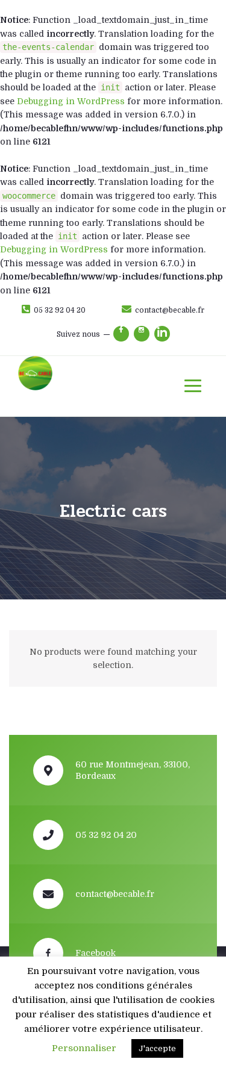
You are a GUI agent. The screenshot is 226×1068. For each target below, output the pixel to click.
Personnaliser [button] (84, 1048)
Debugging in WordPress (71, 101)
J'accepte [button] (157, 1048)
